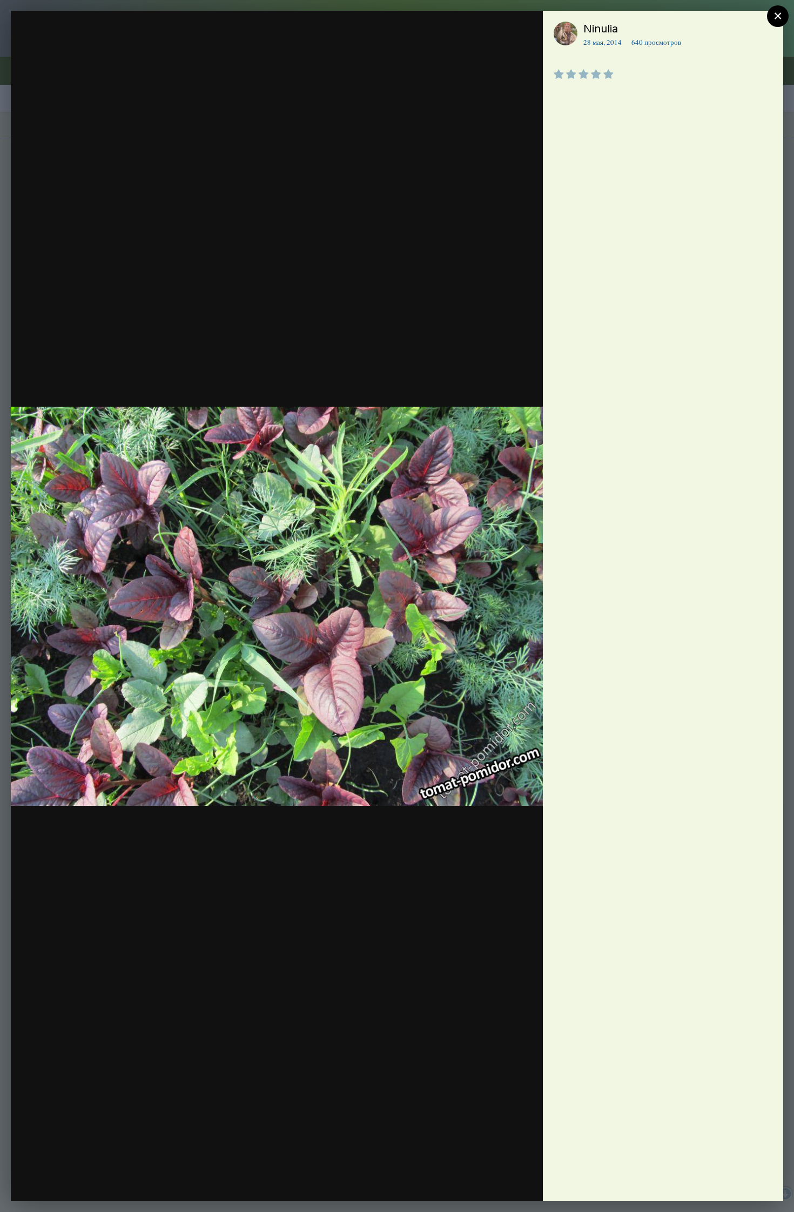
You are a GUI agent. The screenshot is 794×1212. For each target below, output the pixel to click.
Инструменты (496, 1181)
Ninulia (600, 28)
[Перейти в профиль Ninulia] (565, 33)
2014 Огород (88, 50)
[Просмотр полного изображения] (524, 30)
